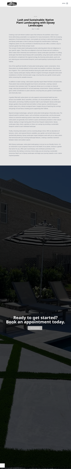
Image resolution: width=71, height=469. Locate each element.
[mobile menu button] (67, 3)
